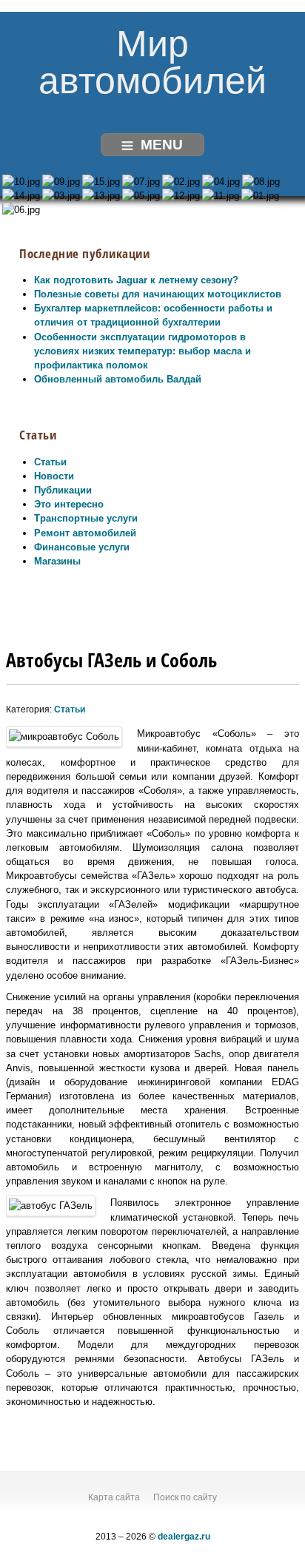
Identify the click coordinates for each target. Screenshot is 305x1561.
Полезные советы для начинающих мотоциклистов (157, 294)
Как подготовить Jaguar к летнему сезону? (136, 280)
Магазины (57, 561)
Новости (54, 476)
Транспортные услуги (86, 518)
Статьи (50, 462)
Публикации (63, 490)
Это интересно (69, 504)
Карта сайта (114, 1497)
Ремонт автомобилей (85, 533)
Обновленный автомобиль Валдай (117, 379)
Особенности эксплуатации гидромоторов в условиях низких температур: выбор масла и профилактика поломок (142, 351)
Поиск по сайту (185, 1497)
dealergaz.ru (184, 1536)
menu (162, 144)
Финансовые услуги (82, 547)
